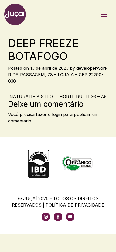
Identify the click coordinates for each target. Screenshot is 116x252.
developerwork (91, 68)
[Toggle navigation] (104, 14)
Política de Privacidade (75, 205)
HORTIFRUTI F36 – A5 (83, 96)
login (57, 114)
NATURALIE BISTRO (30, 96)
